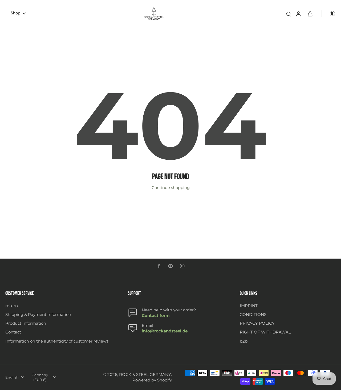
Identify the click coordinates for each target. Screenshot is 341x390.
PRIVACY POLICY (257, 323)
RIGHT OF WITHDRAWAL (265, 332)
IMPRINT (249, 305)
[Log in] (298, 13)
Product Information (25, 323)
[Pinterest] (170, 266)
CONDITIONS (253, 314)
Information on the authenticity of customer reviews (56, 341)
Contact (13, 332)
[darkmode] (329, 13)
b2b (243, 341)
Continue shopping (171, 187)
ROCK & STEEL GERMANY (145, 374)
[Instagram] (182, 266)
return (11, 305)
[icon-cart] (310, 13)
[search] (288, 13)
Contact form (156, 315)
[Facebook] (159, 266)
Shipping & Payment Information (38, 314)
